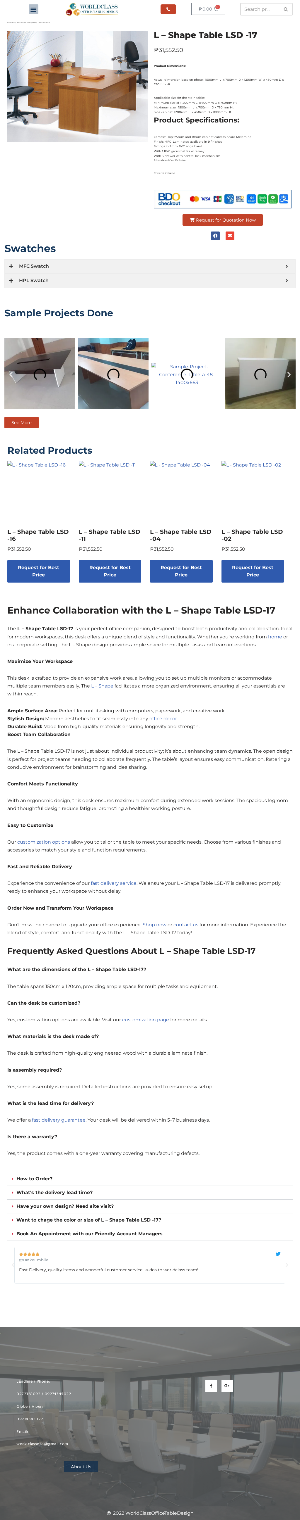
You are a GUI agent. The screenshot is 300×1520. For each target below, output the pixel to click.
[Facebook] (215, 236)
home (275, 637)
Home (9, 22)
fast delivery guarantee (59, 1120)
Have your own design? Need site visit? (65, 1206)
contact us (185, 924)
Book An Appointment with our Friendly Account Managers (89, 1233)
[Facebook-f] (211, 1385)
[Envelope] (230, 236)
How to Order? (34, 1179)
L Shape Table (19, 22)
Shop (13, 22)
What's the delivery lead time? (54, 1192)
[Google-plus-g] (227, 1385)
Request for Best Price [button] (38, 571)
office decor (163, 718)
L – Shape (102, 686)
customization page (145, 1019)
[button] (33, 9)
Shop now (154, 924)
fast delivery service (114, 883)
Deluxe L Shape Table (30, 22)
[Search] (286, 9)
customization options (43, 842)
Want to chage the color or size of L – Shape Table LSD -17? (88, 1220)
